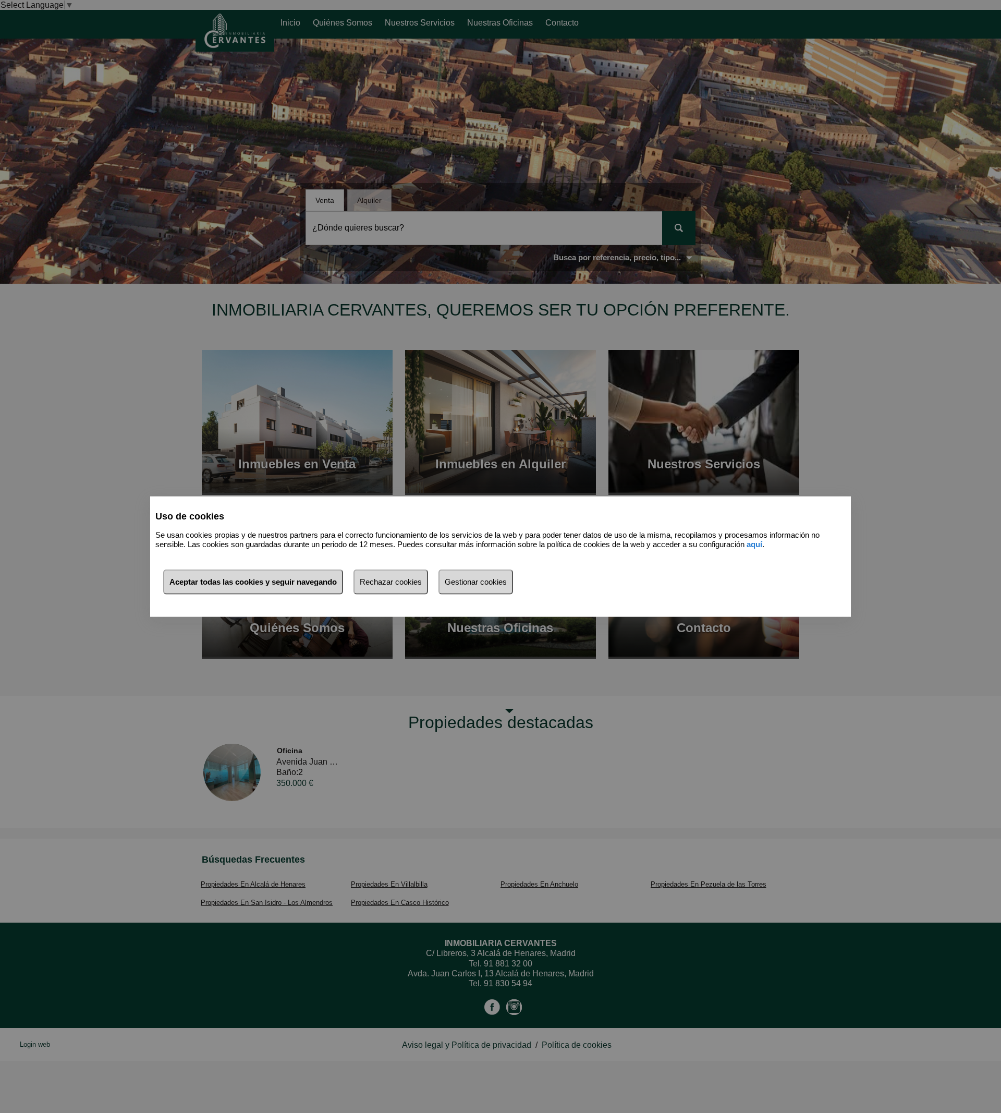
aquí (754, 544)
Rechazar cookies (391, 581)
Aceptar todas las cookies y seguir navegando (253, 581)
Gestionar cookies (476, 581)
